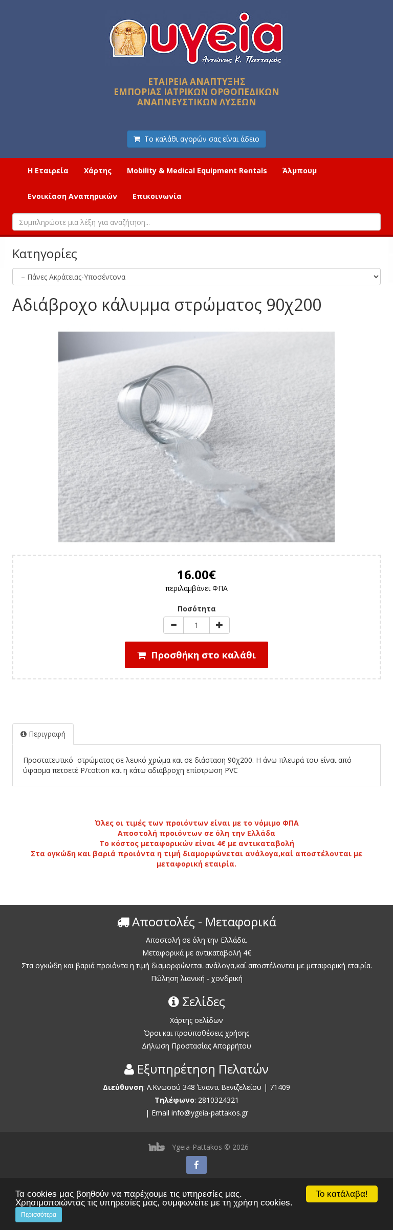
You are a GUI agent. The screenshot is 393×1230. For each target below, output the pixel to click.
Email (160, 1113)
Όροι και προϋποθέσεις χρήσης (196, 1033)
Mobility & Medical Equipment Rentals (197, 170)
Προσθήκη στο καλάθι (201, 655)
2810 (206, 1100)
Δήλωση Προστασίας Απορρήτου (196, 1046)
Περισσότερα (38, 1214)
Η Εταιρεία (48, 170)
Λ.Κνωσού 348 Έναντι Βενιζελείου (205, 1087)
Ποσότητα (197, 608)
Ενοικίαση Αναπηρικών (72, 196)
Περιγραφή (46, 734)
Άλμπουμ (299, 170)
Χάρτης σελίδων (196, 1020)
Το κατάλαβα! (342, 1194)
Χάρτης (98, 170)
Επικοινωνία (157, 196)
